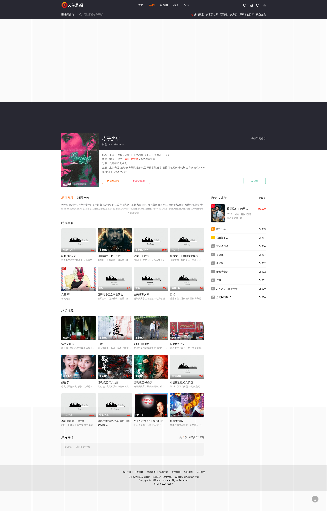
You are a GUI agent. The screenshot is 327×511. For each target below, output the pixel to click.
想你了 (65, 382)
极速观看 (139, 180)
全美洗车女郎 (141, 294)
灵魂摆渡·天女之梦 (108, 382)
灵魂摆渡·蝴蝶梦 (143, 382)
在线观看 (113, 180)
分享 (254, 180)
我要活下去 (222, 237)
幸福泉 (219, 263)
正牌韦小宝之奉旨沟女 (110, 294)
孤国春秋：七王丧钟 (109, 255)
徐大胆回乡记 (177, 343)
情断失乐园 (67, 343)
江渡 (100, 343)
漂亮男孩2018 (223, 297)
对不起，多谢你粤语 (227, 288)
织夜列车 (221, 229)
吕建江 (219, 254)
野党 (172, 294)
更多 (262, 198)
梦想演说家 (222, 271)
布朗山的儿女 (141, 343)
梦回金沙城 (222, 246)
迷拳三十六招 (141, 255)
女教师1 (65, 294)
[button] (69, 197)
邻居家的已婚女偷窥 (181, 382)
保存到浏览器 (258, 138)
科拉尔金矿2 (68, 255)
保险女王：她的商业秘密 (184, 255)
